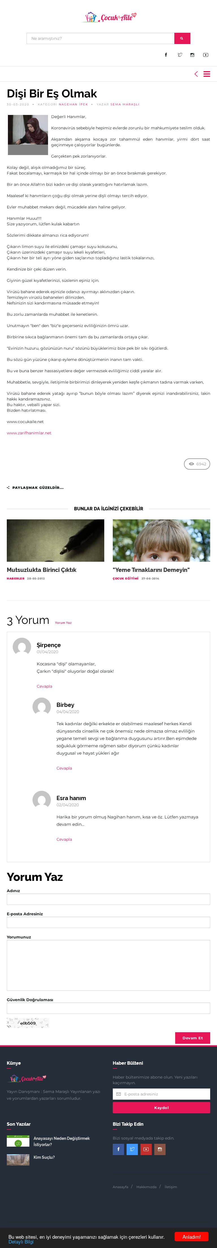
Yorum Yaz (63, 622)
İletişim (171, 1187)
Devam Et (193, 1038)
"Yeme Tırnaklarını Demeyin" (151, 570)
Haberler (15, 578)
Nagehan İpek (73, 104)
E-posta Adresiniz (25, 913)
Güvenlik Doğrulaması (30, 999)
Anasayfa (120, 1187)
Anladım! (192, 1236)
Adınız (13, 890)
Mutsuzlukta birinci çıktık (41, 570)
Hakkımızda (146, 1187)
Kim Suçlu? (44, 1157)
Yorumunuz (19, 937)
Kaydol (161, 1107)
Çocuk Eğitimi (126, 578)
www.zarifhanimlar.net (29, 432)
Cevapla (44, 686)
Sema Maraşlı (125, 104)
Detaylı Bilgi (21, 1241)
